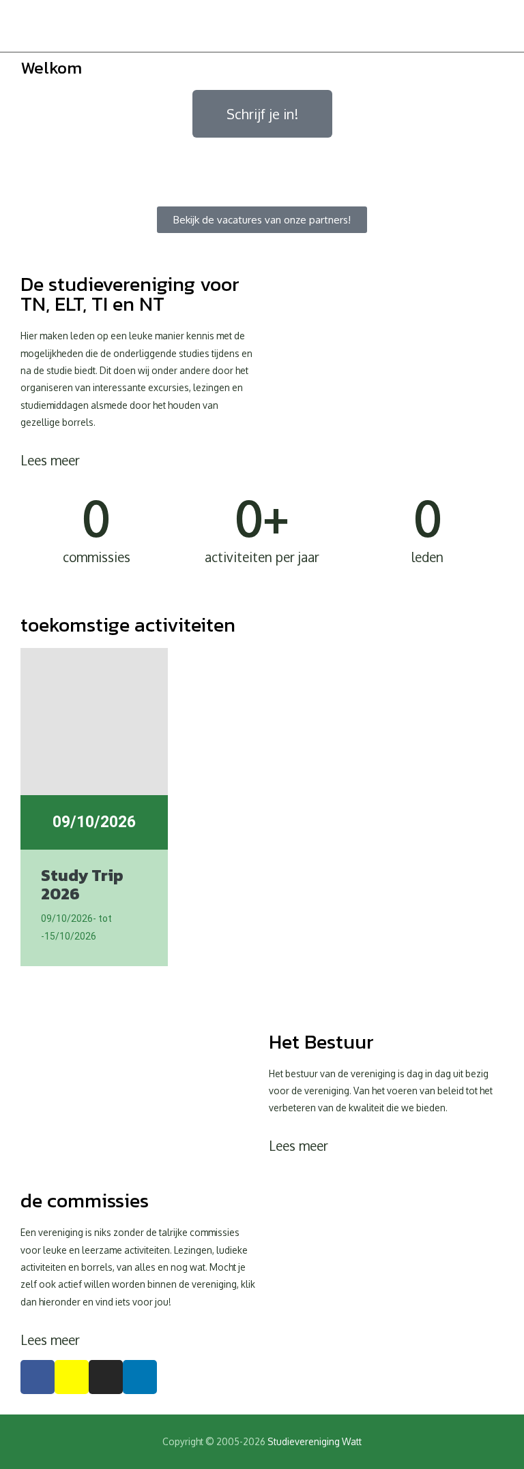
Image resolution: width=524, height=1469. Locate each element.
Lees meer (50, 460)
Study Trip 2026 (82, 884)
